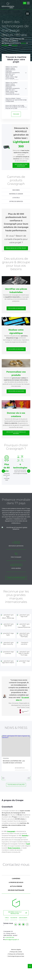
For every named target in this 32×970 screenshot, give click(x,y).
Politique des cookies (16, 951)
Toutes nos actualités (16, 784)
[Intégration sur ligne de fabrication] (14, 100)
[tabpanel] (16, 190)
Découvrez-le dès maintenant (21, 165)
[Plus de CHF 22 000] (14, 108)
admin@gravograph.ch (12, 939)
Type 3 (7, 917)
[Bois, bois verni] (14, 74)
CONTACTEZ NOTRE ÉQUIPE (16, 577)
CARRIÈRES (16, 878)
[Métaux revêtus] (14, 68)
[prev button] (3, 471)
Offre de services (16, 201)
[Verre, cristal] (14, 75)
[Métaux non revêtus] (14, 67)
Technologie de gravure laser (16, 956)
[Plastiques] (14, 71)
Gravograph (23, 917)
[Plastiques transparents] (14, 73)
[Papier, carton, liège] (14, 77)
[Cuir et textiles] (14, 78)
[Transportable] (14, 101)
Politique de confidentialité (16, 954)
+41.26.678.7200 (9, 937)
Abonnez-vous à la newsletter (14, 912)
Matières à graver (16, 194)
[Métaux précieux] (14, 70)
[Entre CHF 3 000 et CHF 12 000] (14, 106)
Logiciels (16, 197)
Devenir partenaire (16, 890)
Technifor (13, 917)
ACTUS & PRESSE (16, 886)
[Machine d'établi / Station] (14, 98)
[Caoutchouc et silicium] (14, 94)
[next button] (28, 471)
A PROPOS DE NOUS (16, 882)
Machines (16, 190)
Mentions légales (16, 949)
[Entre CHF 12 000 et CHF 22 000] (14, 107)
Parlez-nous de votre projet (16, 248)
